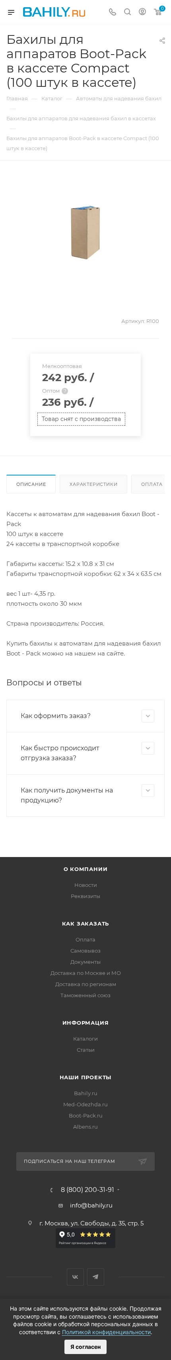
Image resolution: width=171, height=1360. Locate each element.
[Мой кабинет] (142, 12)
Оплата (85, 939)
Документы (85, 962)
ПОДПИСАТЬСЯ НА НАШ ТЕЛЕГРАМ (69, 1161)
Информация (85, 1023)
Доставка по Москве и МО (86, 973)
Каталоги (85, 1038)
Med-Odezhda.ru (85, 1104)
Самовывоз (85, 950)
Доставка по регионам (85, 984)
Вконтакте (75, 1277)
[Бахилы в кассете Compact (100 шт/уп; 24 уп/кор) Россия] (85, 233)
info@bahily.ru (91, 1205)
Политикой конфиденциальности (106, 1332)
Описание (31, 484)
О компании (86, 869)
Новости (85, 885)
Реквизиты (85, 896)
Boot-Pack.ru (86, 1115)
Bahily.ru (85, 1093)
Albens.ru (85, 1126)
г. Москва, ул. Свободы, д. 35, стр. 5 (91, 1223)
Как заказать (85, 923)
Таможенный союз (85, 995)
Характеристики (93, 484)
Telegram (95, 1277)
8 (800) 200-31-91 (87, 1190)
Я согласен (85, 1346)
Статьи (86, 1050)
